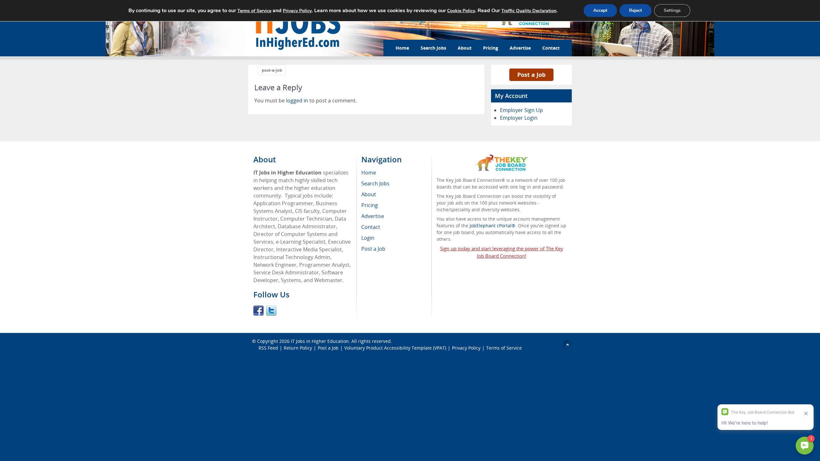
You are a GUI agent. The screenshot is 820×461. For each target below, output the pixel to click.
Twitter (271, 310)
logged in (297, 100)
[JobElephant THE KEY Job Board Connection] (501, 157)
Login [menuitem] (367, 237)
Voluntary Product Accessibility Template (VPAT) (395, 348)
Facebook (258, 310)
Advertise (520, 48)
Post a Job (531, 74)
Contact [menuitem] (370, 226)
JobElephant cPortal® (492, 225)
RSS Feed (268, 348)
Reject (635, 10)
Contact (551, 48)
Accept (600, 10)
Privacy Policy (466, 348)
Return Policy (298, 348)
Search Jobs (433, 48)
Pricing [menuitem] (369, 205)
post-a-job (272, 70)
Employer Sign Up (521, 110)
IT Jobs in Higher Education (320, 341)
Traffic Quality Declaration (528, 11)
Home (402, 48)
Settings (672, 10)
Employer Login (518, 117)
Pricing (490, 48)
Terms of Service (504, 348)
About (465, 48)
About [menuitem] (368, 194)
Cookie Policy (461, 11)
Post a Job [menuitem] (373, 248)
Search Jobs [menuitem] (375, 183)
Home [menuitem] (368, 172)
